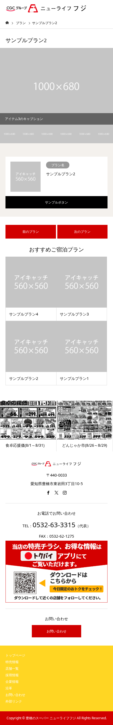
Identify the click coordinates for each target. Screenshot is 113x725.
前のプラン (30, 231)
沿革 (8, 688)
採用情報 (12, 675)
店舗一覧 (12, 668)
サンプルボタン (56, 202)
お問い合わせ (56, 631)
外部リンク (13, 701)
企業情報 (12, 681)
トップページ (15, 655)
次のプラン (82, 231)
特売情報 (12, 662)
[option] (56, 86)
